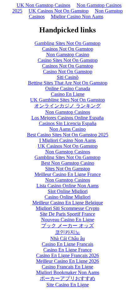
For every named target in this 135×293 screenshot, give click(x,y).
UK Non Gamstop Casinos (43, 5)
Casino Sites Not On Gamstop (68, 60)
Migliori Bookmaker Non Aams (67, 272)
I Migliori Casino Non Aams (67, 140)
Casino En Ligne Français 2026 (67, 255)
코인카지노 (67, 232)
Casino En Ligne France (67, 249)
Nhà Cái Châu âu (67, 238)
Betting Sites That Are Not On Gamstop (67, 83)
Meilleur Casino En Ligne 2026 (67, 261)
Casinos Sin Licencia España (67, 123)
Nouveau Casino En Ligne (67, 219)
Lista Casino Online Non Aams (67, 185)
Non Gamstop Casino (67, 54)
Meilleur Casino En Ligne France (68, 174)
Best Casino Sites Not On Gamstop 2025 (67, 134)
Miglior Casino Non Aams (77, 16)
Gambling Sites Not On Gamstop (67, 43)
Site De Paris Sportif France (67, 214)
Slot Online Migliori (68, 191)
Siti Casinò (67, 77)
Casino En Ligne (67, 94)
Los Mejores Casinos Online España (67, 117)
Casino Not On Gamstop (67, 71)
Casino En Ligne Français (67, 244)
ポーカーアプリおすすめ (67, 278)
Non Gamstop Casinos (67, 112)
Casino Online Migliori (67, 197)
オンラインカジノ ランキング (67, 105)
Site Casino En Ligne (67, 284)
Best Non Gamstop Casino (67, 163)
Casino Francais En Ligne (67, 266)
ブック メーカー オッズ (67, 225)
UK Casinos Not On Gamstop (59, 11)
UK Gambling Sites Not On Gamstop (67, 99)
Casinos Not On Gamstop (67, 49)
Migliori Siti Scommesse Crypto (67, 208)
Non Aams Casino (67, 129)
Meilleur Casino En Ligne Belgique (67, 202)
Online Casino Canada (67, 88)
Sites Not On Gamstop (67, 168)
